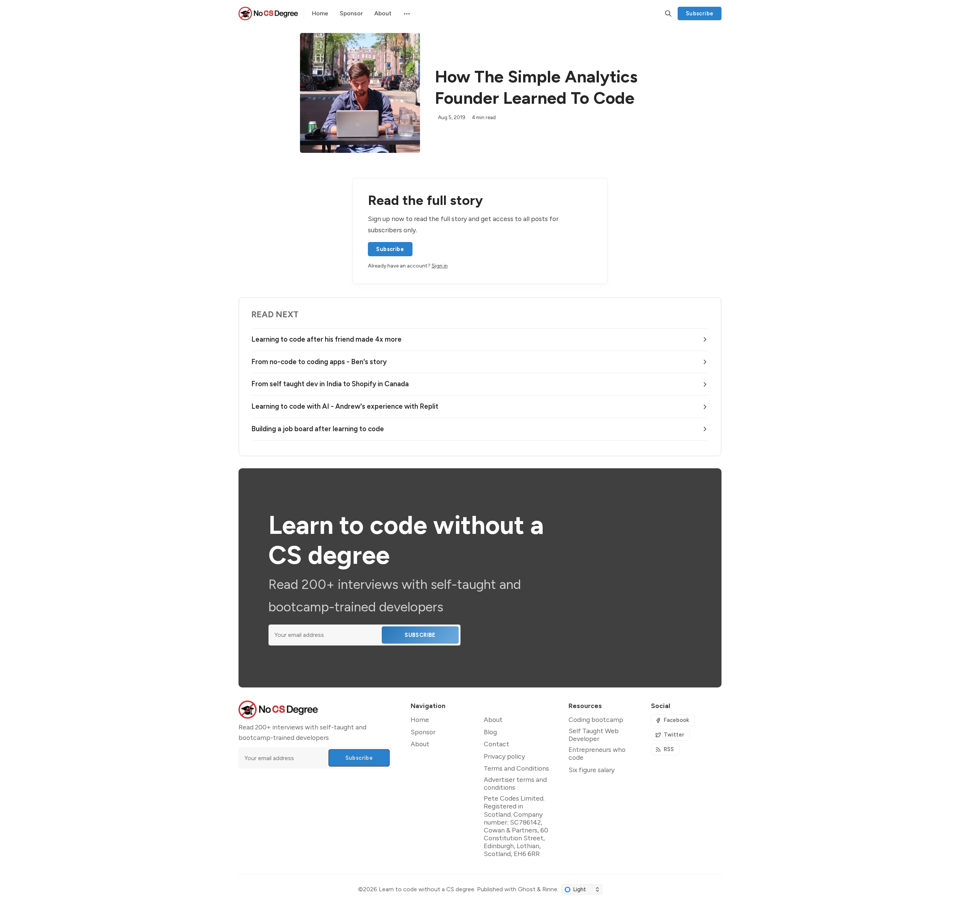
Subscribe (700, 13)
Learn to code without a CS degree (426, 889)
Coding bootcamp (595, 719)
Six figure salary (591, 770)
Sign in (440, 266)
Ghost (527, 889)
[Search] (668, 13)
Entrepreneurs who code (597, 753)
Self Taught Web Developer (593, 735)
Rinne (549, 889)
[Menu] (406, 13)
